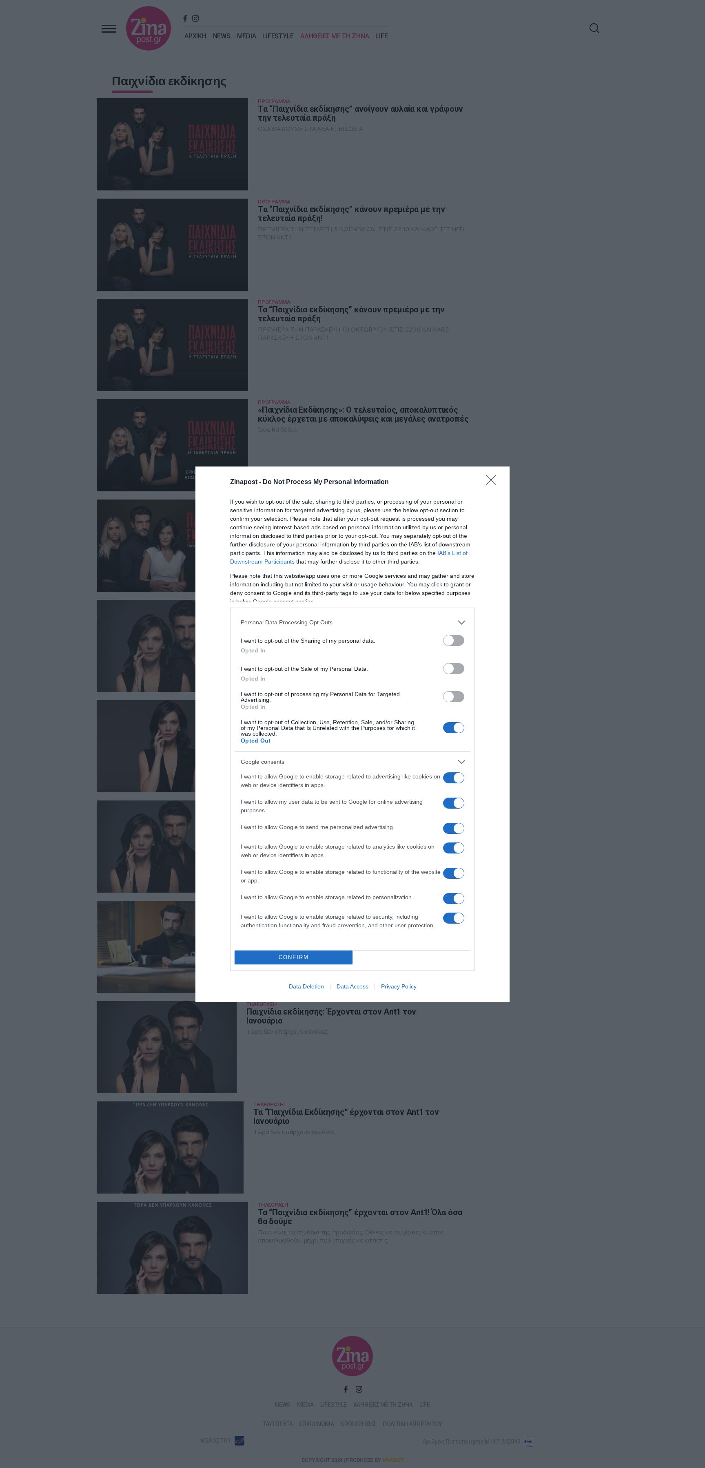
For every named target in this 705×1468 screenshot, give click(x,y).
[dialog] (352, 734)
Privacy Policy (399, 986)
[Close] (493, 482)
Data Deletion (306, 986)
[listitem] (352, 622)
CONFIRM (294, 957)
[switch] (453, 640)
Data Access (352, 986)
